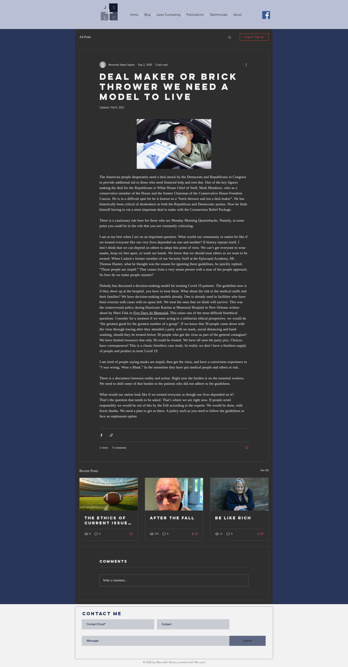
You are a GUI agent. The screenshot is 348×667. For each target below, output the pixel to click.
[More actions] (246, 64)
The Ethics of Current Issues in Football (107, 520)
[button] (230, 37)
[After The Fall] (174, 494)
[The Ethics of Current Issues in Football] (109, 494)
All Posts (85, 37)
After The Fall (172, 517)
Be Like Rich (233, 517)
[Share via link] (111, 435)
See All (264, 470)
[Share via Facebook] (101, 435)
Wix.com (199, 662)
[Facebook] (266, 15)
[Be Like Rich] (239, 494)
